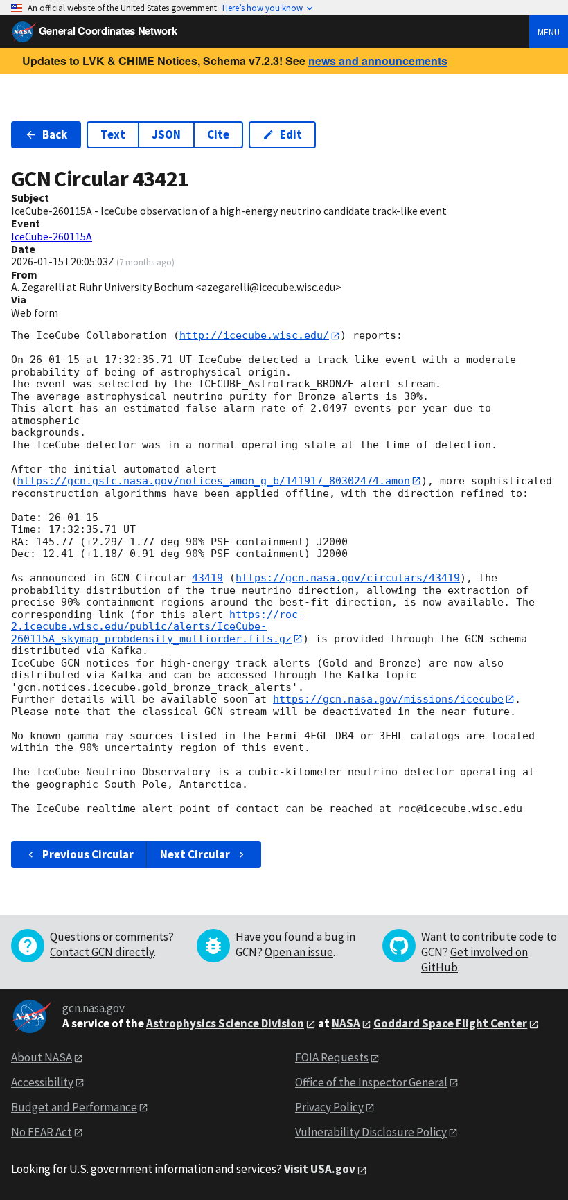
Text (112, 134)
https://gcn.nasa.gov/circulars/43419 (348, 578)
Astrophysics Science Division (225, 1023)
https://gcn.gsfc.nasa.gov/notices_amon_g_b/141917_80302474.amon (213, 481)
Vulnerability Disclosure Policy (371, 1132)
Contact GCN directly (102, 952)
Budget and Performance (74, 1107)
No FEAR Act (41, 1132)
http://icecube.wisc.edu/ (254, 335)
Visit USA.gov (319, 1168)
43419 (207, 578)
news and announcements (377, 61)
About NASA (41, 1057)
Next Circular (195, 854)
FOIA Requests (332, 1057)
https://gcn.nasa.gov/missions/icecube (388, 699)
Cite (218, 134)
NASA (346, 1023)
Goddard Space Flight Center (450, 1023)
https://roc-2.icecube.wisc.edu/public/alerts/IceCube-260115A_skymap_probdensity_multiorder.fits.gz (157, 626)
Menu (549, 32)
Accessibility (42, 1082)
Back (54, 134)
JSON (166, 134)
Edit (291, 134)
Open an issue (299, 952)
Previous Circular (88, 854)
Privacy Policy (329, 1107)
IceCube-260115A (51, 236)
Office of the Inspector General (371, 1082)
